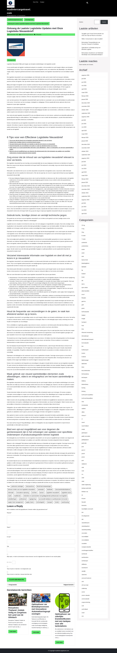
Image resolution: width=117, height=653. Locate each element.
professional (22, 499)
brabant (83, 273)
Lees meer (13, 632)
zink (83, 581)
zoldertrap (84, 588)
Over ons (35, 2)
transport (49, 502)
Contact (42, 2)
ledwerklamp (85, 384)
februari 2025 (85, 137)
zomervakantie (85, 598)
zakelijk (83, 571)
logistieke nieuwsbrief (53, 492)
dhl (82, 280)
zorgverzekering (86, 602)
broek (83, 277)
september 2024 (86, 154)
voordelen (84, 543)
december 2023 (86, 186)
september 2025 (86, 113)
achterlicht (84, 242)
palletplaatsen (85, 439)
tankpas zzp (85, 491)
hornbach (84, 322)
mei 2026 (84, 85)
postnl (83, 453)
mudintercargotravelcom (27, 34)
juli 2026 (84, 78)
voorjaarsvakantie (86, 547)
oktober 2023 (85, 192)
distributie (50, 489)
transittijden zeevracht (87, 509)
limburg (83, 391)
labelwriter (84, 363)
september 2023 (86, 196)
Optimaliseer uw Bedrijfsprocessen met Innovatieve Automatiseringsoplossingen (41, 609)
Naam (9, 527)
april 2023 (84, 213)
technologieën (40, 502)
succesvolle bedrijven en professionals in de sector (53, 499)
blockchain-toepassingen (44, 486)
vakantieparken (86, 526)
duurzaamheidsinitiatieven (62, 489)
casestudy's (41, 489)
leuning (83, 387)
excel (83, 294)
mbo (83, 401)
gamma (84, 301)
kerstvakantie (85, 343)
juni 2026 (84, 82)
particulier (84, 443)
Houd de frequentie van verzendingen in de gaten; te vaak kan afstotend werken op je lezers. (33, 145)
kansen (42, 492)
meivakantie (85, 405)
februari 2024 (85, 179)
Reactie (9, 512)
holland (83, 315)
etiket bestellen (85, 291)
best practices (30, 486)
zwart (83, 612)
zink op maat (85, 585)
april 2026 (84, 89)
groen (83, 308)
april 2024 (84, 172)
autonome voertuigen (17, 486)
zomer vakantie (86, 595)
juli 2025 (84, 120)
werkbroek (84, 553)
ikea (83, 329)
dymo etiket (85, 287)
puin (83, 460)
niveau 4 (84, 415)
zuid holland (85, 609)
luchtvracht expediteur (87, 394)
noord (83, 422)
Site (8, 546)
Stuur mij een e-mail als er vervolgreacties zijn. (19, 568)
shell (83, 477)
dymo (83, 284)
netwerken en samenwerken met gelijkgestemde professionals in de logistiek (45, 496)
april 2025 (84, 130)
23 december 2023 (13, 34)
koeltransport (85, 349)
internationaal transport (87, 339)
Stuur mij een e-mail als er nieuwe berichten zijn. (19, 574)
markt (9, 496)
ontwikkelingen (12, 499)
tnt (82, 495)
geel (83, 304)
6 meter (84, 235)
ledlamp (84, 381)
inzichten (34, 492)
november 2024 (86, 147)
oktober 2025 (85, 109)
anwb (83, 253)
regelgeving (32, 499)
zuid (83, 605)
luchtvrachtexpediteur (87, 398)
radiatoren (84, 464)
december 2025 (86, 103)
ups (82, 519)
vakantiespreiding (86, 529)
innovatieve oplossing (22, 492)
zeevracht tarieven (86, 578)
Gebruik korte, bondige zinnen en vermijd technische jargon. (25, 142)
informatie (11, 492)
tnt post (83, 498)
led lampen (84, 377)
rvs (82, 474)
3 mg (83, 228)
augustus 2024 (85, 158)
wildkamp (84, 564)
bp (82, 270)
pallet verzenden (86, 436)
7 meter (84, 239)
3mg (83, 232)
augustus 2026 (85, 75)
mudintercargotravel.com (15, 19)
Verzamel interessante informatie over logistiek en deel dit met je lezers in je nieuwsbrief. (32, 144)
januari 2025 (85, 141)
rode (83, 467)
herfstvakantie (85, 311)
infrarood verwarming (87, 332)
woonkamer (85, 567)
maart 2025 (84, 134)
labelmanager (85, 360)
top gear (84, 502)
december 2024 (86, 144)
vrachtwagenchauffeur (87, 550)
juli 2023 (84, 203)
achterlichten (85, 246)
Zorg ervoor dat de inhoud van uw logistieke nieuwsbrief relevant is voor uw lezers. (30, 140)
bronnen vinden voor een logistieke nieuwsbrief (21, 489)
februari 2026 (85, 96)
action (83, 249)
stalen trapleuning (86, 484)
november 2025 (86, 106)
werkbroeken (85, 557)
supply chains (30, 502)
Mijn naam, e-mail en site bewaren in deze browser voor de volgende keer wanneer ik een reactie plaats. (34, 556)
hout (83, 325)
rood (83, 470)
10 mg (83, 225)
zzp (82, 616)
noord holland (85, 426)
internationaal (85, 336)
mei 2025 (84, 127)
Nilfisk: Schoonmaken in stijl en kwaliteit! (92, 39)
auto (83, 256)
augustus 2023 (85, 199)
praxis (83, 457)
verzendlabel (85, 536)
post (83, 446)
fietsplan (84, 298)
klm (82, 346)
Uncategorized (29, 19)
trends (57, 502)
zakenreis (84, 574)
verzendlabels (85, 540)
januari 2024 (85, 182)
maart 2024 (84, 175)
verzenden (84, 533)
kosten (83, 353)
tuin (82, 512)
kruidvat (84, 356)
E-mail (9, 536)
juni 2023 (84, 206)
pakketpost (84, 432)
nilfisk (83, 412)
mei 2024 (84, 168)
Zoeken (81, 22)
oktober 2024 (85, 151)
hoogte (83, 318)
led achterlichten (86, 370)
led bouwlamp (85, 374)
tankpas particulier (86, 488)
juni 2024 (84, 165)
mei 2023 (84, 210)
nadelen (84, 408)
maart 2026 (84, 92)
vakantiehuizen (85, 522)
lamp (83, 367)
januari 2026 (85, 99)
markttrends (17, 496)
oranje (83, 429)
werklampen (85, 560)
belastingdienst (85, 263)
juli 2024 (84, 161)
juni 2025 (84, 123)
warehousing (65, 502)
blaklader (84, 266)
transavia (84, 505)
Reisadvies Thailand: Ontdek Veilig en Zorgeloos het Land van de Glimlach (17, 612)
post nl (83, 450)
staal (83, 481)
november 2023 (86, 189)
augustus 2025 (85, 116)
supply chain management (15, 502)
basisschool (85, 260)
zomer (83, 592)
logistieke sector (66, 492)
